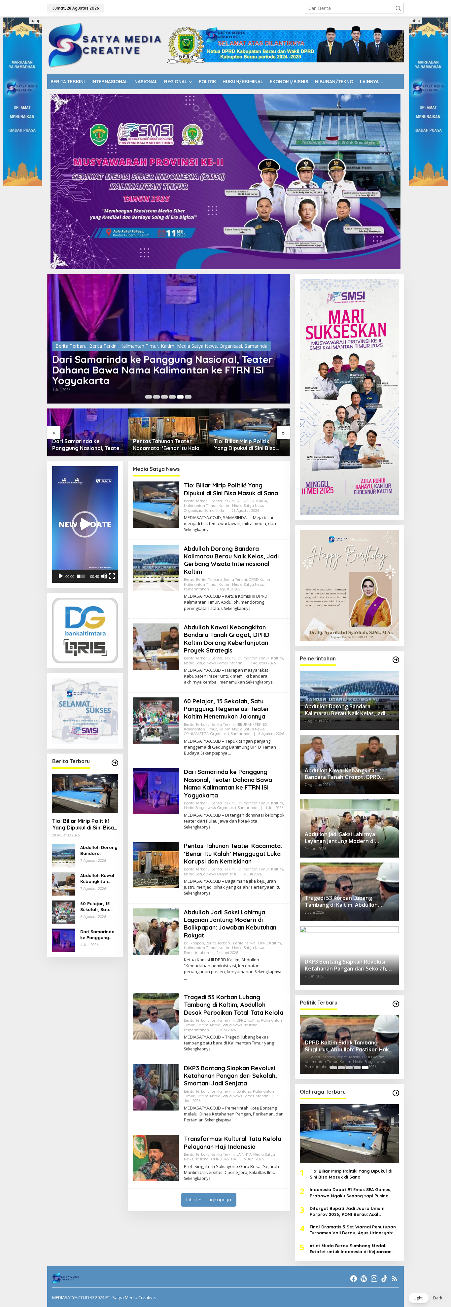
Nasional (251, 1025)
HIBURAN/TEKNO (251, 724)
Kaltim (167, 356)
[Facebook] (353, 1278)
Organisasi (231, 356)
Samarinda (214, 510)
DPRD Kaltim (260, 579)
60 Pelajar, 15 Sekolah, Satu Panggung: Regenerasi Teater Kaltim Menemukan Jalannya (95, 906)
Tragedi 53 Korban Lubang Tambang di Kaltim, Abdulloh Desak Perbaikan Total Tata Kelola (233, 1004)
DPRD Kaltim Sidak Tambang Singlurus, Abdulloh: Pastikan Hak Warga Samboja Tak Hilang (347, 1046)
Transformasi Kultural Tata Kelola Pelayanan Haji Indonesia (232, 1142)
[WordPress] (364, 1278)
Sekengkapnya (197, 529)
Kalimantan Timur (139, 356)
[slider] (81, 576)
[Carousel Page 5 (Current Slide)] (365, 1067)
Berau (189, 579)
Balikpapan (194, 943)
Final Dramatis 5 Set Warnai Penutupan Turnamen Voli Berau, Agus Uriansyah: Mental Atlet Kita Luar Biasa (353, 1230)
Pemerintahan (196, 589)
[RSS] (394, 1278)
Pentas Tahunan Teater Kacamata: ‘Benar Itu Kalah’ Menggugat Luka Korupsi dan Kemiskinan (167, 375)
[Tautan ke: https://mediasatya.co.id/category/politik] (396, 1004)
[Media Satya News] (105, 45)
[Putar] (60, 576)
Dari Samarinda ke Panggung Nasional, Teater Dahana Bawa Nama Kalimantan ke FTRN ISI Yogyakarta (98, 934)
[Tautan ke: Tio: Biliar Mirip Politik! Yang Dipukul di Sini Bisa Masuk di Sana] (168, 432)
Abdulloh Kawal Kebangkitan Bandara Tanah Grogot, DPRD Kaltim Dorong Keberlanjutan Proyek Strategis (98, 878)
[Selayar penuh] (112, 576)
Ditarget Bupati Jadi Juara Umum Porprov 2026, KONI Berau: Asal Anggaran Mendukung (347, 1211)
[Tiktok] (384, 1278)
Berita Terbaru (71, 356)
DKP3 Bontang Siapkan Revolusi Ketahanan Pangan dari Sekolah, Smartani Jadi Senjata (230, 1075)
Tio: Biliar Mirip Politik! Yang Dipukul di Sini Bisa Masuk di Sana (164, 445)
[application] (85, 524)
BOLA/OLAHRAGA (251, 501)
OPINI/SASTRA (196, 733)
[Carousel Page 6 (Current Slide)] (188, 397)
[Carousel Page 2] (156, 397)
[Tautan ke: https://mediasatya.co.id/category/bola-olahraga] (396, 1093)
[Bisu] (104, 576)
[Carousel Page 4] (172, 397)
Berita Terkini (103, 356)
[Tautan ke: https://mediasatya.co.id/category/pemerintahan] (396, 660)
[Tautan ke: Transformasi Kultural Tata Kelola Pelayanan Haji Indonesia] (156, 1157)
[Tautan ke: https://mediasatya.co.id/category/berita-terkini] (115, 763)
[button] (398, 8)
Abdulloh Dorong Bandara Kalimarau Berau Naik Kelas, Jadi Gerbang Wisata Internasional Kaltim (247, 445)
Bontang (243, 1091)
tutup (36, 20)
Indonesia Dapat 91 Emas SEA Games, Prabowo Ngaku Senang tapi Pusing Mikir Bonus (351, 1192)
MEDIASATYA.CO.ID (70, 1297)
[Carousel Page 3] (164, 397)
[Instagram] (374, 1278)
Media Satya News (197, 356)
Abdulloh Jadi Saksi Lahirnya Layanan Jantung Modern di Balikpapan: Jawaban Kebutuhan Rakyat (230, 923)
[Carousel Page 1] (148, 397)
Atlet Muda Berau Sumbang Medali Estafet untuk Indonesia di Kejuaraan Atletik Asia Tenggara (351, 1248)
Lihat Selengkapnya (208, 1199)
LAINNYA (244, 1154)
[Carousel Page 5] (180, 397)
